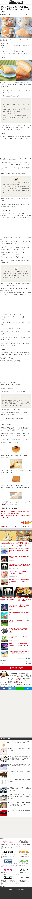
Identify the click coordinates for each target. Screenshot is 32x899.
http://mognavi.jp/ (21, 679)
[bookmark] (28, 688)
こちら (23, 682)
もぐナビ (28, 15)
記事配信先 (4, 886)
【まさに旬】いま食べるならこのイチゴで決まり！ (15, 511)
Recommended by (22, 658)
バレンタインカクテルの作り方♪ (10, 513)
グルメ (3, 663)
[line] (20, 688)
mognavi (16, 681)
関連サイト (4, 838)
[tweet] (10, 688)
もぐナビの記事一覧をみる (16, 668)
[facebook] (4, 688)
